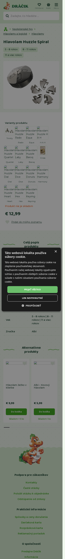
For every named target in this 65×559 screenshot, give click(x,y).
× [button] (55, 251)
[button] (31, 305)
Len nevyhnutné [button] (32, 297)
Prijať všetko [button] (32, 289)
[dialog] (31, 280)
